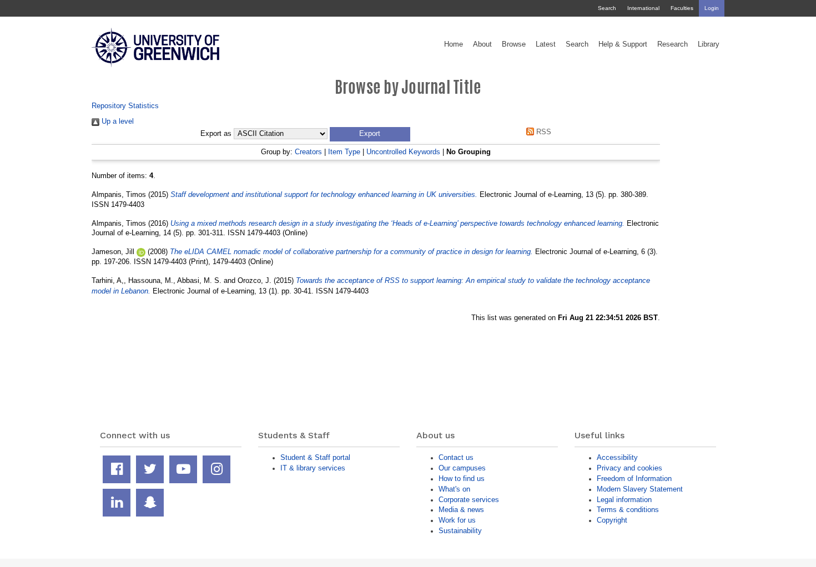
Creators (308, 152)
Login (711, 8)
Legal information (624, 499)
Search (607, 8)
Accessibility (617, 457)
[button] (370, 134)
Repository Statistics (125, 106)
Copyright (612, 520)
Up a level (116, 121)
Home (453, 44)
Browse (514, 44)
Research (672, 44)
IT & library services (312, 468)
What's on (454, 489)
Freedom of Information (634, 478)
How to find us (462, 478)
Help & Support (622, 44)
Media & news (461, 509)
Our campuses (462, 468)
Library (708, 44)
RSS (542, 132)
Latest (546, 44)
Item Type (344, 152)
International (643, 8)
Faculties (682, 8)
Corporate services (469, 499)
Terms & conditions (628, 509)
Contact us (456, 457)
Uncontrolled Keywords (403, 152)
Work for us (457, 520)
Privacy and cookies (629, 468)
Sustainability (460, 530)
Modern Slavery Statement (640, 489)
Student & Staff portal (315, 457)
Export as (215, 134)
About (482, 44)
